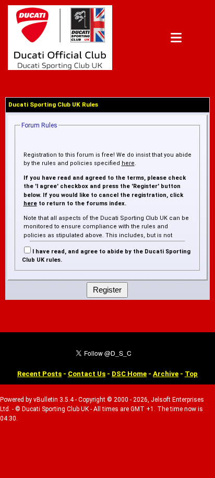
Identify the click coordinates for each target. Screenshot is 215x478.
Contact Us (86, 374)
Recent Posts (39, 374)
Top (191, 374)
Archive (165, 374)
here (128, 163)
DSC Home (129, 374)
